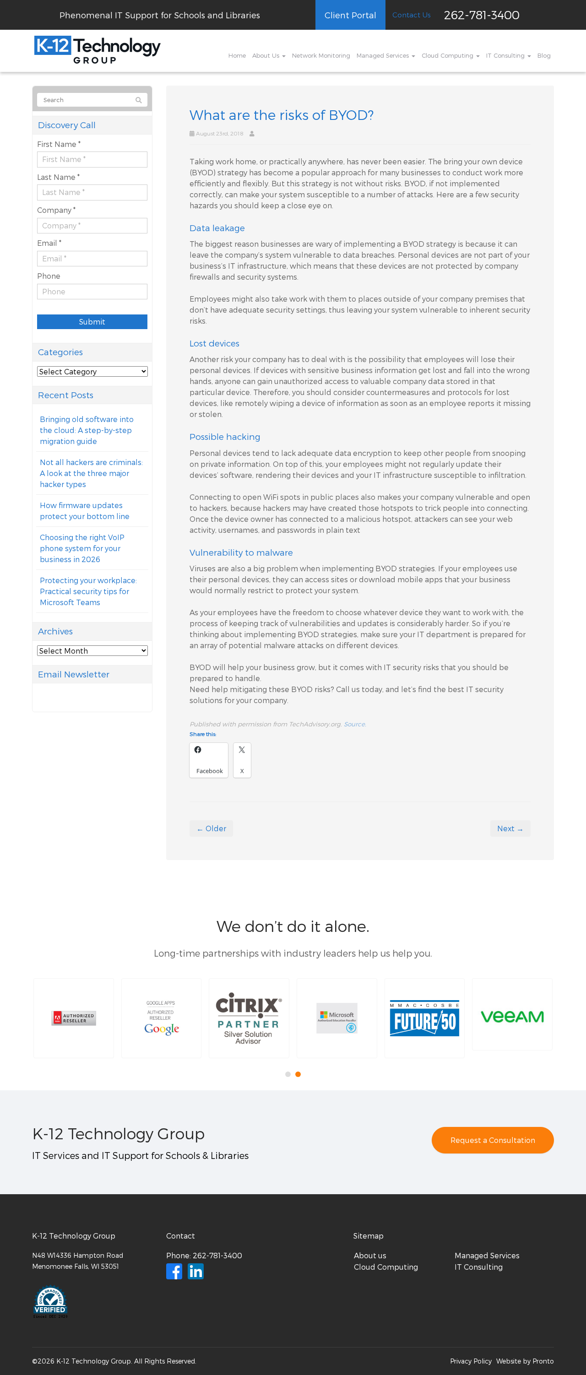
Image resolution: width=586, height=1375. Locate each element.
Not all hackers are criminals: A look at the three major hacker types (91, 473)
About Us (266, 55)
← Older (211, 828)
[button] (73, 1018)
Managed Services (384, 55)
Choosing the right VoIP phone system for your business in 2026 (82, 548)
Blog (544, 55)
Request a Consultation (492, 1140)
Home (237, 55)
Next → (510, 828)
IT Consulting (506, 55)
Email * (49, 242)
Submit (92, 321)
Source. (355, 724)
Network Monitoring (321, 55)
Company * (56, 210)
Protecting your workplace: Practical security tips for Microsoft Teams (88, 591)
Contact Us (411, 15)
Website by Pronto (525, 1361)
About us (370, 1255)
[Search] (138, 100)
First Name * (59, 144)
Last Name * (58, 177)
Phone (48, 275)
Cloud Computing (448, 55)
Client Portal (350, 15)
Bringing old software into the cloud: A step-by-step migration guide (87, 430)
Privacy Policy (471, 1361)
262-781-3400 (482, 14)
